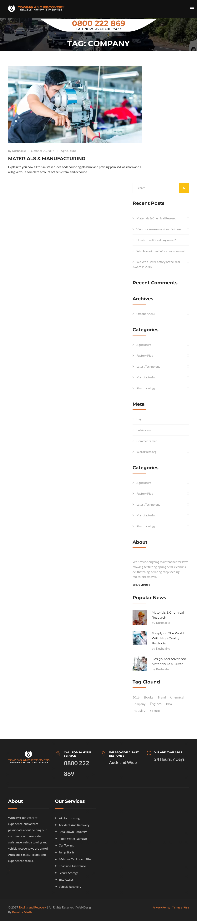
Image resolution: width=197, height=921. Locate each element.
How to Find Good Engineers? (156, 240)
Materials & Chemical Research (156, 218)
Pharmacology (145, 388)
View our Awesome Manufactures (158, 229)
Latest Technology (148, 366)
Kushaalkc (19, 150)
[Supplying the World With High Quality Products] (140, 638)
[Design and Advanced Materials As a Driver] (140, 664)
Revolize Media (22, 912)
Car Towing (66, 845)
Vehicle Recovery (70, 886)
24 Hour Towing (69, 818)
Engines (156, 704)
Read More (141, 585)
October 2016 (145, 313)
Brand (162, 697)
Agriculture (68, 150)
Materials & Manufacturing (46, 158)
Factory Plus (144, 355)
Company (139, 704)
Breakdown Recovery (73, 831)
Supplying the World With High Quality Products (168, 638)
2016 (136, 697)
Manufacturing (146, 377)
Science (155, 710)
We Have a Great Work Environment (160, 251)
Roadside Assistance (72, 866)
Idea (169, 704)
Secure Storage (68, 873)
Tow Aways (66, 879)
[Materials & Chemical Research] (140, 617)
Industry (139, 710)
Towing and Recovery (33, 907)
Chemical (177, 697)
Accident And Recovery (74, 825)
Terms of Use (180, 907)
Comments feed (146, 441)
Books (148, 697)
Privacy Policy (161, 907)
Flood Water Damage (73, 838)
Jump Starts (66, 852)
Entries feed (144, 430)
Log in (140, 419)
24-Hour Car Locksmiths (75, 859)
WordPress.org (146, 451)
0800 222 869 (98, 23)
